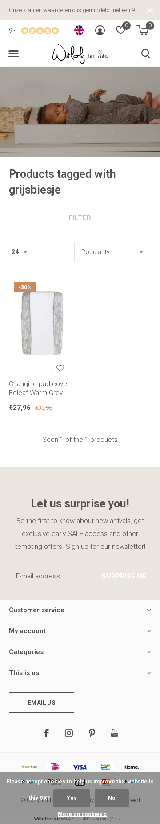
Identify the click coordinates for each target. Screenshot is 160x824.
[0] (142, 30)
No (112, 798)
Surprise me (124, 576)
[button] (13, 54)
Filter (80, 218)
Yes (72, 798)
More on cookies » (82, 814)
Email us (41, 702)
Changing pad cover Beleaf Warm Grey (39, 388)
